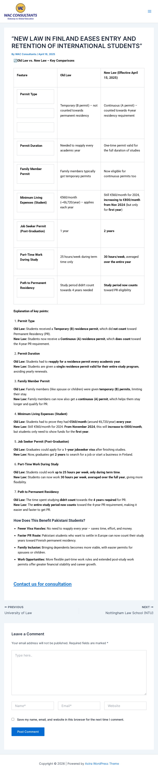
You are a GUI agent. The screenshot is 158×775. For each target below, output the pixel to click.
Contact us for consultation (43, 584)
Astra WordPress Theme (102, 764)
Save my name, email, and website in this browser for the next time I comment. (70, 719)
